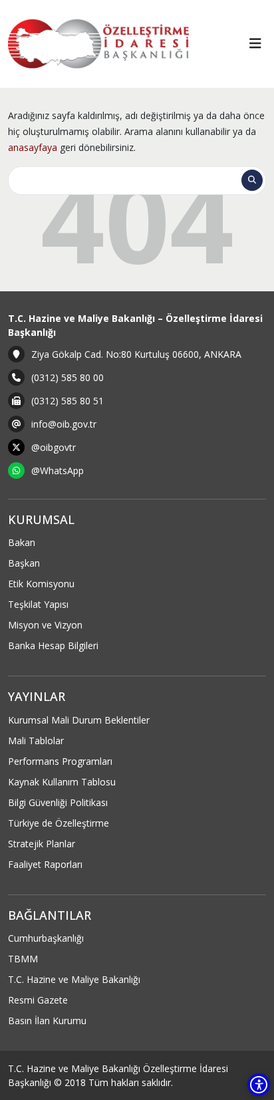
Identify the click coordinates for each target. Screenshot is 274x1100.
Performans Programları (60, 761)
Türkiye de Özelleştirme (58, 823)
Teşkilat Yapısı (38, 604)
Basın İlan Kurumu (47, 1020)
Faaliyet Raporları (45, 864)
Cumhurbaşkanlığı (46, 938)
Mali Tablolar (36, 740)
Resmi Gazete (38, 1000)
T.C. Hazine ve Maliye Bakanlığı (74, 979)
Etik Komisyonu (41, 583)
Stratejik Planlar (41, 843)
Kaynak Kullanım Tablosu (62, 781)
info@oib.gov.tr (63, 424)
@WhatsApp (57, 470)
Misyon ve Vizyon (45, 625)
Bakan (21, 542)
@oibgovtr (53, 447)
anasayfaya (32, 147)
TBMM (23, 958)
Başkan (24, 563)
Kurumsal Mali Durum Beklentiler (79, 720)
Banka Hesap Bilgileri (53, 645)
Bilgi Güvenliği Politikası (58, 802)
